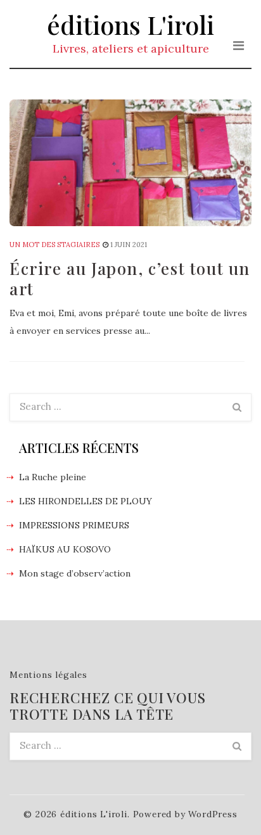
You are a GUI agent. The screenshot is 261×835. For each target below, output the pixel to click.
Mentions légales (48, 674)
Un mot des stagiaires (54, 244)
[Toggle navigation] (238, 45)
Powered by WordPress (185, 814)
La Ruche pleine (52, 477)
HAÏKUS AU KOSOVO (65, 549)
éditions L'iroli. (95, 814)
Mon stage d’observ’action (74, 573)
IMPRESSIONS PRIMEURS (74, 525)
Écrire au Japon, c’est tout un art (130, 278)
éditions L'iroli (130, 24)
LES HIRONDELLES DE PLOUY (85, 501)
